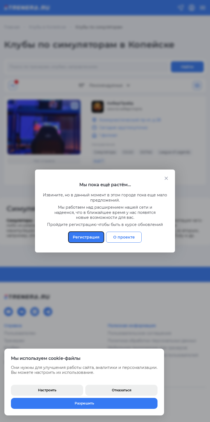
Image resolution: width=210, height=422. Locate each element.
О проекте (124, 237)
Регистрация (86, 237)
